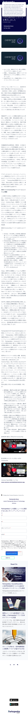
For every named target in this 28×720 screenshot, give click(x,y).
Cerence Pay (21, 495)
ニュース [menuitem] (14, 686)
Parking (4, 495)
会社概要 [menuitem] (14, 669)
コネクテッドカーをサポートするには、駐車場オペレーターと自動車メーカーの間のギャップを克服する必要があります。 (13, 651)
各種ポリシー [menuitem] (14, 689)
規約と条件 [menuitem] (14, 693)
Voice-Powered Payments (12, 495)
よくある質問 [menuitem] (14, 679)
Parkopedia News (8, 26)
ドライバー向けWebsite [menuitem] (14, 682)
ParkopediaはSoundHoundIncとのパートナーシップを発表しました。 (13, 588)
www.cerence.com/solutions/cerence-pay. (13, 482)
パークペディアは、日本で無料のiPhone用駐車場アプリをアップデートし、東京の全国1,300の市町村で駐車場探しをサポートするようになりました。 (13, 619)
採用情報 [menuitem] (14, 676)
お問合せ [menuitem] (14, 672)
